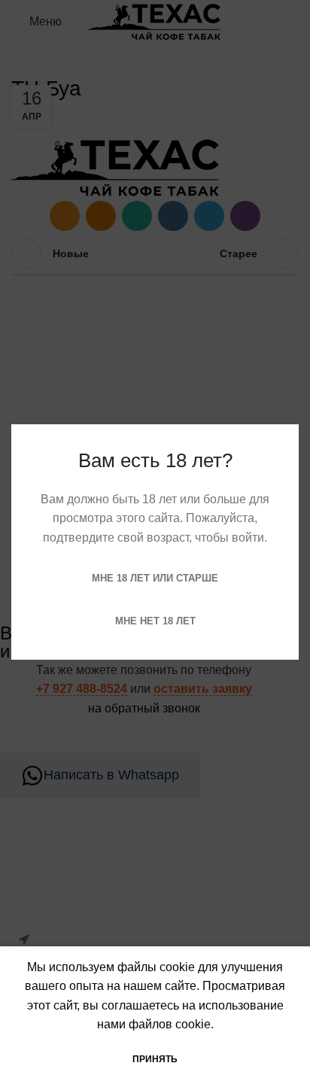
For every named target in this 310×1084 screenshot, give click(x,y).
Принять (155, 1059)
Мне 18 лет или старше (155, 578)
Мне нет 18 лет (155, 621)
